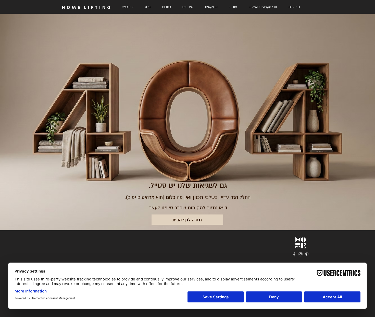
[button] (188, 7)
